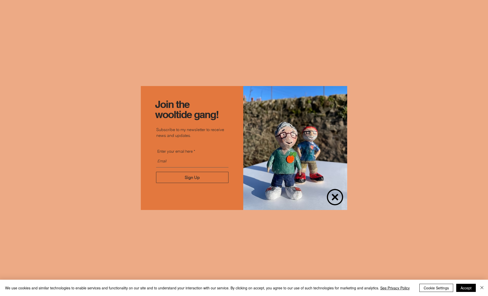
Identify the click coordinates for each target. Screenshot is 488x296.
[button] (335, 197)
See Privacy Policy (395, 287)
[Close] (482, 288)
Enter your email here (175, 151)
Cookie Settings (436, 287)
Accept (466, 287)
